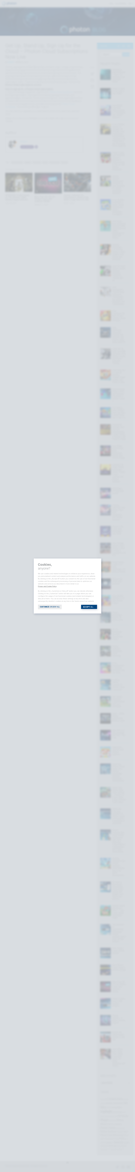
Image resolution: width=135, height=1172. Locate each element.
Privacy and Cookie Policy (47, 586)
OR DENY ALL (50, 607)
